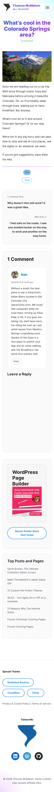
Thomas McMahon (26, 5)
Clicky (35, 692)
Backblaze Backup (18, 682)
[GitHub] (39, 756)
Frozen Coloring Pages (20, 626)
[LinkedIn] (15, 756)
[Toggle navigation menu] (47, 8)
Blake (24, 274)
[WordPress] (27, 756)
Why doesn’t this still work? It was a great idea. (26, 205)
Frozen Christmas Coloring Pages (26, 619)
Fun (27, 172)
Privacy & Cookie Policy (16, 703)
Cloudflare (14, 692)
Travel (27, 180)
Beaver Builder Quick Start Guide (27, 533)
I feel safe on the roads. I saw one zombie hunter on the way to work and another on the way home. (27, 229)
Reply (16, 361)
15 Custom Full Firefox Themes (24, 590)
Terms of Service (41, 703)
